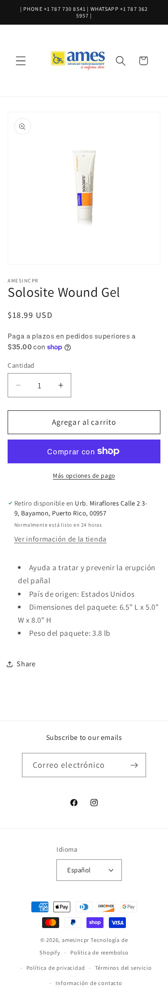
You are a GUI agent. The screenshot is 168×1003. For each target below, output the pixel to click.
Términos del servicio (123, 968)
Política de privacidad (55, 968)
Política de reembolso (99, 952)
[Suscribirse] (134, 765)
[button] (20, 60)
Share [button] (26, 664)
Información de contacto (89, 983)
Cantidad (21, 365)
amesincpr (75, 940)
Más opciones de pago (84, 475)
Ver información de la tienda (60, 539)
